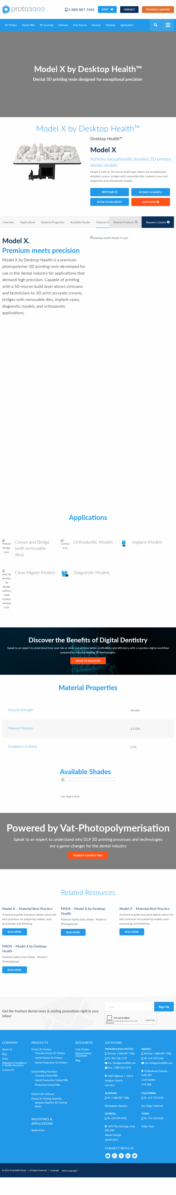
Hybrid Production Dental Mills (51, 1080)
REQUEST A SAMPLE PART (88, 855)
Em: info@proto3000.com (122, 1063)
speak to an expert (109, 202)
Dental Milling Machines (44, 1071)
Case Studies (82, 1049)
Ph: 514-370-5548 (153, 1058)
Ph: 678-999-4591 (117, 1118)
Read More (15, 932)
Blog (4, 1054)
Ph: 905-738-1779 (117, 1058)
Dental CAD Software (42, 1094)
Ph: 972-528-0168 (153, 1118)
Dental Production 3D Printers (51, 1062)
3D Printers (11, 25)
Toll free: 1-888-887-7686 (121, 1053)
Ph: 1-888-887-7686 (118, 1097)
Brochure (108, 192)
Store (5, 1058)
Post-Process (80, 25)
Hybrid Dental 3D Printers (49, 1057)
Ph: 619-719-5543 (153, 1097)
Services (96, 25)
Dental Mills (28, 25)
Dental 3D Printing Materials (46, 1098)
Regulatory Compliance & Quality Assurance (14, 1063)
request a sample (150, 192)
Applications (127, 25)
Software (63, 25)
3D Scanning (46, 25)
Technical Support (158, 9)
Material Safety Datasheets (83, 1054)
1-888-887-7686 (81, 9)
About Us (7, 1049)
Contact (129, 9)
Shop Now (149, 202)
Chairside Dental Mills (46, 1075)
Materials (110, 25)
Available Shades (80, 222)
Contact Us (8, 1070)
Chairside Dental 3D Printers (50, 1053)
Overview (8, 222)
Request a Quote (156, 222)
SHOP (105, 9)
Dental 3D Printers (41, 1049)
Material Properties (52, 222)
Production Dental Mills (47, 1084)
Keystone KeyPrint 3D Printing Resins (51, 1104)
